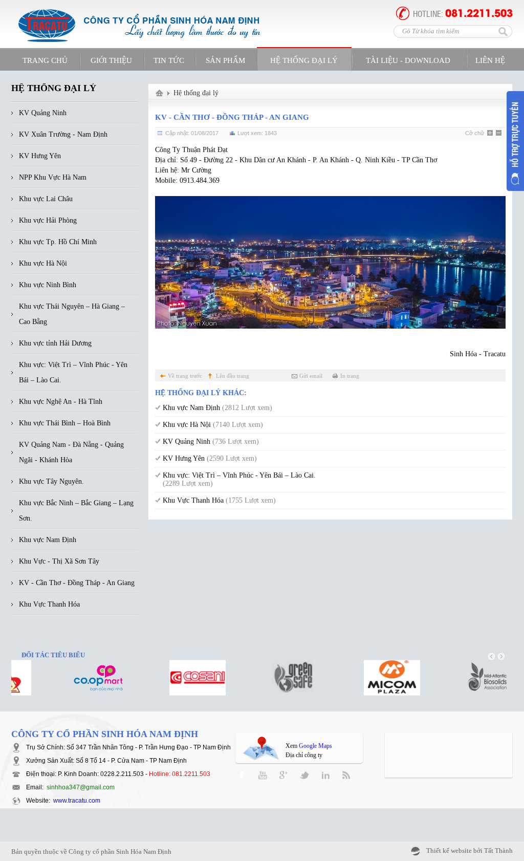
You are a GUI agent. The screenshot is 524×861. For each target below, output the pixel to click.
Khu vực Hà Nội (213, 424)
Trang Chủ (45, 60)
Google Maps (315, 745)
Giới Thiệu (111, 60)
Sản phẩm (225, 60)
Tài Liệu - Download (408, 60)
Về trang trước (185, 376)
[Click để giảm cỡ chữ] (499, 133)
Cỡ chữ (474, 133)
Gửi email (310, 376)
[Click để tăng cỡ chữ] (490, 133)
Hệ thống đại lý (196, 93)
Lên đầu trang (232, 376)
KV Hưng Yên (210, 458)
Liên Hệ (490, 60)
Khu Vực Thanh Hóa (219, 500)
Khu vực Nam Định (217, 408)
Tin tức (169, 60)
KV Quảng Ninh (211, 441)
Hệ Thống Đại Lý (304, 60)
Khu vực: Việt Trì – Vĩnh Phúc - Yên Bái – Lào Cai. (239, 479)
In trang (349, 376)
